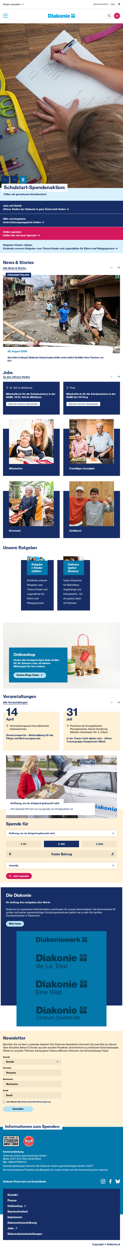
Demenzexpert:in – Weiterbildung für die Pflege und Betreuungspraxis (29, 742)
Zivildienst (75, 535)
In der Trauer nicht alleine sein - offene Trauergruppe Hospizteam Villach (89, 745)
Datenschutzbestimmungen (35, 1107)
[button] (13, 4)
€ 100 (61, 849)
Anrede (6, 1062)
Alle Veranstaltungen (15, 707)
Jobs (112, 4)
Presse (12, 1205)
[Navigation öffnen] (5, 16)
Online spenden (12, 237)
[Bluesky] (118, 1187)
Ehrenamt (15, 535)
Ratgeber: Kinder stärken (17, 250)
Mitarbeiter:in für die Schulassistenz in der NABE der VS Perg (91, 401)
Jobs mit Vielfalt (12, 210)
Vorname (7, 1073)
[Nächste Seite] (14, 179)
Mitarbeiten (15, 473)
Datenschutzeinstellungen (25, 1239)
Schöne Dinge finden (28, 680)
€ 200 (99, 849)
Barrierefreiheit (101, 4)
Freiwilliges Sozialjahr (82, 473)
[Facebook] (110, 1187)
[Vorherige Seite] (5, 179)
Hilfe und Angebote (14, 224)
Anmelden (18, 1114)
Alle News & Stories (14, 273)
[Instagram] (103, 1187)
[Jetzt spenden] (117, 16)
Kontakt (13, 1200)
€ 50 (23, 849)
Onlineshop (15, 1211)
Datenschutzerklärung (22, 1228)
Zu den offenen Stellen (16, 382)
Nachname (8, 1084)
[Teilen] (119, 4)
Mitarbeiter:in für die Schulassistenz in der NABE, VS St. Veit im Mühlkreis (31, 401)
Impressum (15, 1222)
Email (5, 1095)
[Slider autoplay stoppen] (23, 179)
